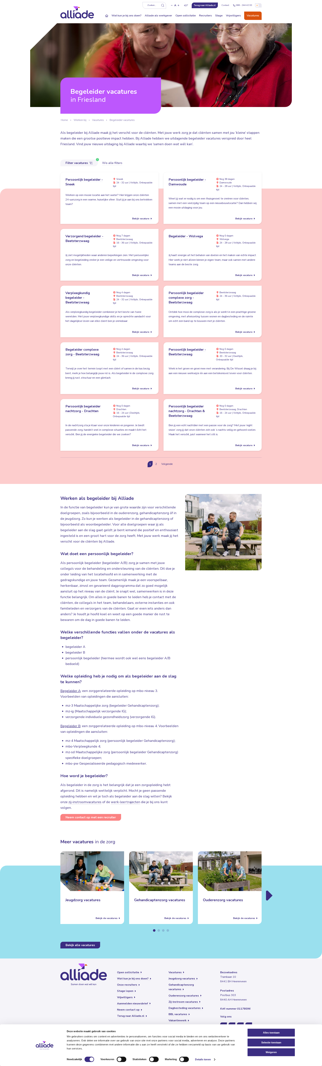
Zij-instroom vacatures (184, 1002)
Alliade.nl (205, 5)
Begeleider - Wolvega (186, 236)
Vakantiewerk (178, 1020)
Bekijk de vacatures (107, 918)
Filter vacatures (77, 163)
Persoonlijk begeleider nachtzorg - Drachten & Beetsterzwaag (187, 411)
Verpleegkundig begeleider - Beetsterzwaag (77, 298)
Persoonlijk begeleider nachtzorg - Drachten (83, 408)
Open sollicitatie (185, 15)
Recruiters (205, 15)
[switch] (121, 1059)
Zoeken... (151, 5)
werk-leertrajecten (125, 802)
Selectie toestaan (271, 1042)
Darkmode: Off (258, 5)
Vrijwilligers (233, 15)
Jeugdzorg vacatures (82, 900)
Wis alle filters (112, 163)
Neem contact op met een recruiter (91, 817)
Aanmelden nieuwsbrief (133, 1003)
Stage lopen (125, 991)
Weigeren (271, 1052)
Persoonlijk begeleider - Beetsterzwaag (187, 352)
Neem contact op (128, 1010)
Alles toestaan (271, 1032)
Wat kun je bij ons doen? (126, 15)
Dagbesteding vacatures (185, 1008)
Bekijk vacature (141, 218)
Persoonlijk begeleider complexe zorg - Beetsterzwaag (186, 298)
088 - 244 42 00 (244, 5)
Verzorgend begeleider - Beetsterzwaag (84, 238)
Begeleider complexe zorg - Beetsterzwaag (82, 352)
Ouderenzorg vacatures (223, 900)
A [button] (175, 5)
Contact (225, 5)
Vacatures (253, 15)
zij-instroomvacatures (84, 802)
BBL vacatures (178, 1014)
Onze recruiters (127, 985)
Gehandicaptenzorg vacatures (159, 900)
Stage (219, 15)
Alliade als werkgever (158, 15)
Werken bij (80, 120)
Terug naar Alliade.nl (131, 1016)
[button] (171, 5)
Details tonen (203, 1059)
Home (64, 120)
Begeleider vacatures (122, 120)
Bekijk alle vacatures (80, 945)
